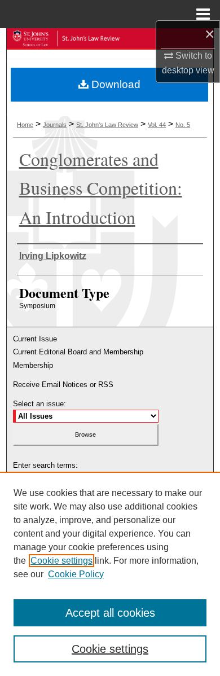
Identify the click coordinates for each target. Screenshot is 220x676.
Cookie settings (61, 560)
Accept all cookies (110, 613)
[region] (110, 574)
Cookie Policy (76, 574)
